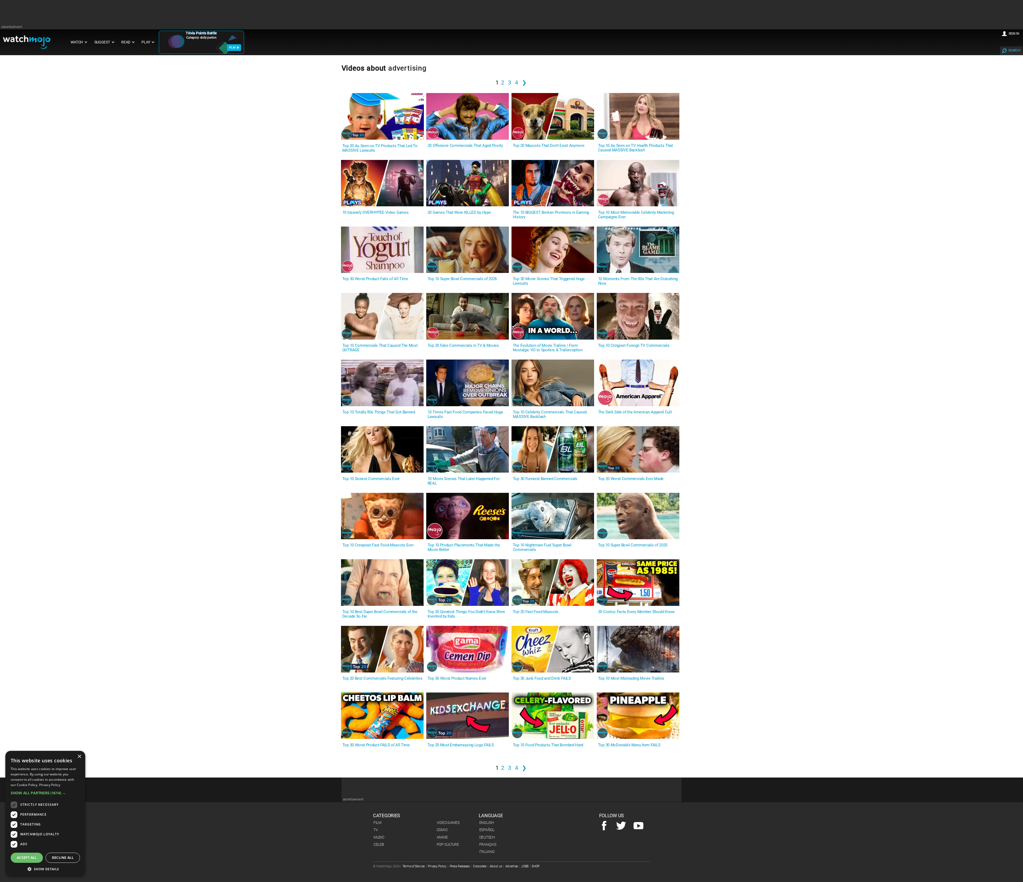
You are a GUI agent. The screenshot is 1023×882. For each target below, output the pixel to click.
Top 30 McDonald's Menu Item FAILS (629, 745)
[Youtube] (638, 826)
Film (377, 822)
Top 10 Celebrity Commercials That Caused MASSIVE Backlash (550, 414)
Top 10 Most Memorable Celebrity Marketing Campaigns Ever (636, 214)
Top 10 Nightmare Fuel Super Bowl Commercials (542, 547)
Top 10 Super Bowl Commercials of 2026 (462, 279)
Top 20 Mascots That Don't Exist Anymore (548, 145)
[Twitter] (621, 826)
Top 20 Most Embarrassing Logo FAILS (461, 745)
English (486, 822)
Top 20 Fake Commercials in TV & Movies (463, 345)
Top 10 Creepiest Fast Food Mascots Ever (378, 545)
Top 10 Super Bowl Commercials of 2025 (632, 545)
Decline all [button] (63, 857)
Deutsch (487, 837)
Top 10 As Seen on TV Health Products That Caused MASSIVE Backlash (635, 147)
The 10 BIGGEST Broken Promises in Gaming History (551, 214)
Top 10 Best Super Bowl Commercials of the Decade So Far (379, 614)
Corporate (479, 866)
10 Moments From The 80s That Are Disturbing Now (638, 281)
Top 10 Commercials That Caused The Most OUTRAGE (380, 347)
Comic (442, 830)
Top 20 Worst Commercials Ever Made (631, 479)
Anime (442, 837)
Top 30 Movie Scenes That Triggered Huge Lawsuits (549, 281)
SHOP (535, 866)
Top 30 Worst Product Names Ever (457, 678)
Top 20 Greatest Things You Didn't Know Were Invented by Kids (466, 614)
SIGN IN (1014, 33)
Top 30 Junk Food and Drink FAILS (542, 678)
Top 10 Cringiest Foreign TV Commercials (633, 345)
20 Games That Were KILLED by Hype (459, 212)
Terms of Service (414, 866)
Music (379, 837)
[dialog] (45, 814)
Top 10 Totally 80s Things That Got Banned (378, 412)
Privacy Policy (437, 866)
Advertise (511, 866)
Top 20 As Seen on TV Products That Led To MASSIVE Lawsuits (379, 148)
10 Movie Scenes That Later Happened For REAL (464, 481)
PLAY (232, 47)
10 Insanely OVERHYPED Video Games (375, 212)
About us (496, 866)
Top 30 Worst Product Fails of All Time (375, 279)
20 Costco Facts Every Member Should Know (636, 612)
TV (376, 830)
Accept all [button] (27, 857)
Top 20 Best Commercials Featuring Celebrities (382, 678)
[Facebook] (604, 826)
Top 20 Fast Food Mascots (535, 612)
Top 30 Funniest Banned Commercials (545, 479)
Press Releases (460, 866)
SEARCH (1014, 50)
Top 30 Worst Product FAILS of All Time (376, 745)
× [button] (79, 757)
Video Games (448, 822)
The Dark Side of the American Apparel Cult (635, 412)
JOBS (525, 866)
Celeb (379, 844)
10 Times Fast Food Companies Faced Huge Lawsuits (465, 414)
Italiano (486, 851)
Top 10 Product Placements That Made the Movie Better (464, 547)
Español (486, 830)
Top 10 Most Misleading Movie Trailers (631, 678)
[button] (45, 792)
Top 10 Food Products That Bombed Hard (548, 745)
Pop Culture (448, 844)
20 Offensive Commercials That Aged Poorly (465, 145)
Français (487, 844)
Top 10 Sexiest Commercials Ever (371, 479)
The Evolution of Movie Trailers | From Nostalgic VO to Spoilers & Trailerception (548, 347)
